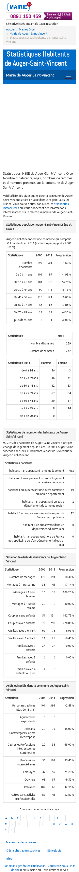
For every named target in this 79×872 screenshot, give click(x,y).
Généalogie (54, 850)
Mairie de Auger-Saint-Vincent (28, 33)
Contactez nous (58, 865)
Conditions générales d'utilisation (24, 865)
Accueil (10, 29)
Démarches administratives (23, 850)
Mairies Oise (27, 29)
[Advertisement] (39, 128)
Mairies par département (21, 842)
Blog (9, 858)
